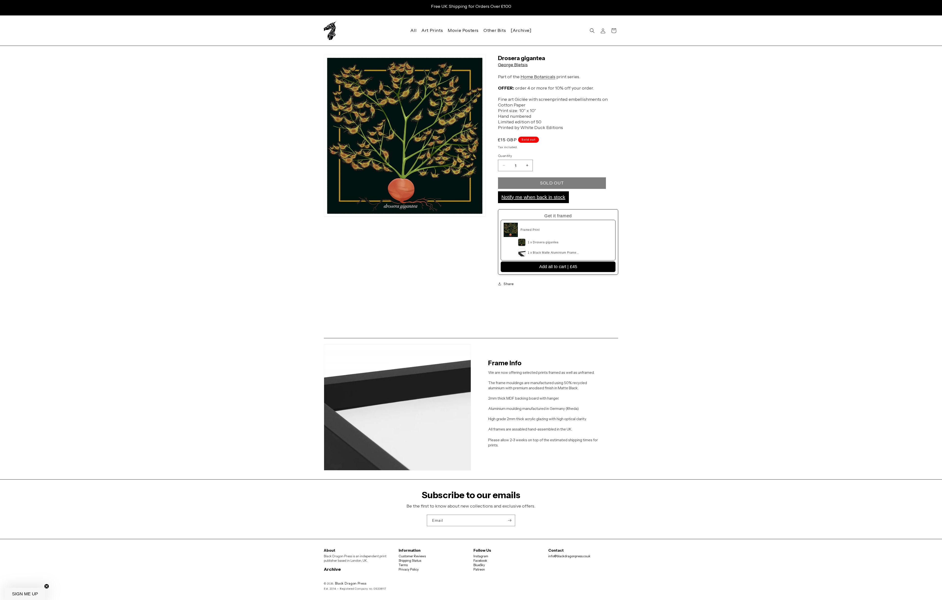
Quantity (505, 155)
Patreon (479, 569)
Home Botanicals (538, 76)
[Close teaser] (46, 586)
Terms (403, 565)
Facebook (480, 560)
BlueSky (479, 565)
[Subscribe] (509, 520)
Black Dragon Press (350, 583)
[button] (592, 30)
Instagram (480, 556)
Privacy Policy (409, 569)
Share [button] (509, 284)
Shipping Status (410, 560)
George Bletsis (513, 64)
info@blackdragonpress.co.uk (569, 556)
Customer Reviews (412, 556)
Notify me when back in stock (533, 197)
